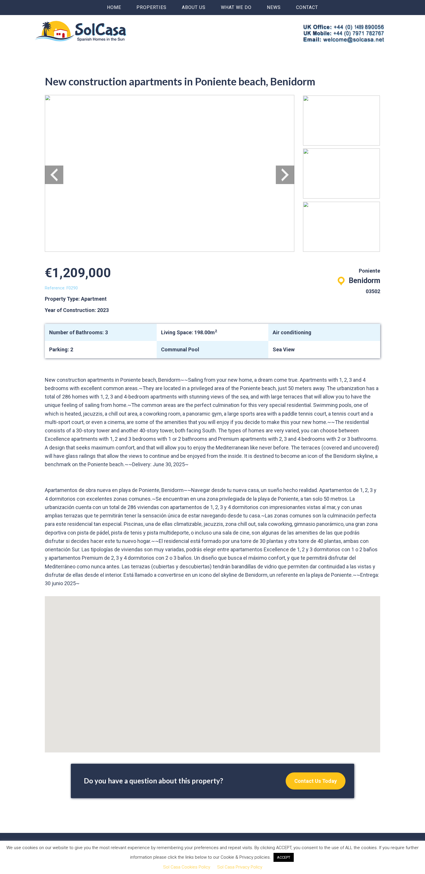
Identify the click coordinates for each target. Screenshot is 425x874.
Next (285, 175)
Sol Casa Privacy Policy (239, 867)
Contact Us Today (315, 781)
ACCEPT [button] (283, 857)
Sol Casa (80, 31)
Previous (54, 175)
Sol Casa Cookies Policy (186, 867)
